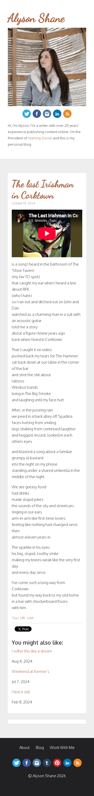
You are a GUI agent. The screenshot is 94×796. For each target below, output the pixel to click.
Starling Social (40, 138)
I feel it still (21, 691)
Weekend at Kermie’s (30, 671)
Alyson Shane (36, 18)
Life (22, 618)
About (24, 747)
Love (30, 618)
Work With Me (62, 747)
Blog (40, 747)
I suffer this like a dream (32, 651)
